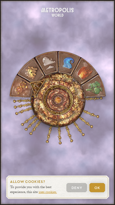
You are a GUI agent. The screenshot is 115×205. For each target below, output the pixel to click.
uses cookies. (48, 192)
